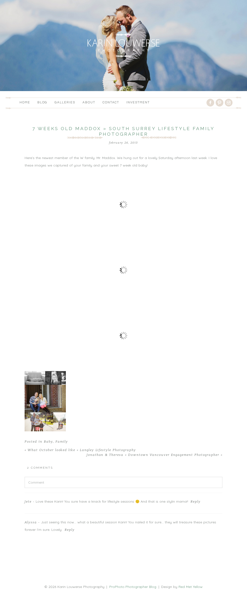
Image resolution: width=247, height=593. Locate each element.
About (88, 102)
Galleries (65, 102)
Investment (138, 102)
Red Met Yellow (190, 587)
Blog (42, 102)
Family (61, 442)
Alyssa (31, 522)
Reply (196, 502)
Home (25, 102)
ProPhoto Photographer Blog (133, 587)
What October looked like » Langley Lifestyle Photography (80, 450)
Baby (48, 442)
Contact (111, 102)
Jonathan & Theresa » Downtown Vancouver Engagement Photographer (154, 455)
